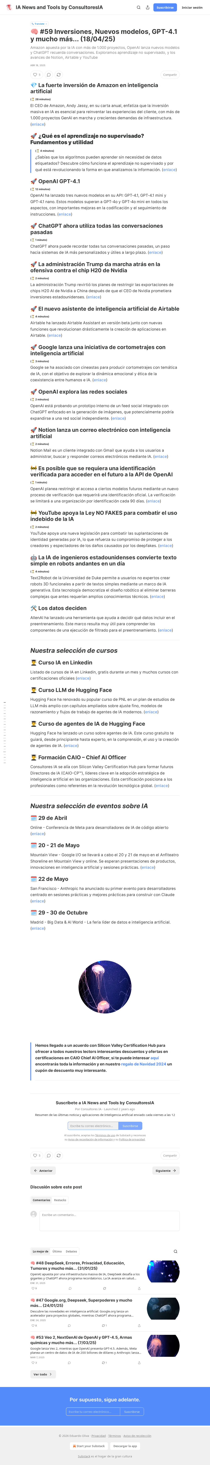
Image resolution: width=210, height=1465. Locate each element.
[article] (105, 1276)
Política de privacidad (132, 1139)
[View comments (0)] (49, 75)
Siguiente (163, 1171)
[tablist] (49, 1200)
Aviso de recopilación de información (90, 1139)
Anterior (45, 1171)
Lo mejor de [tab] (40, 1251)
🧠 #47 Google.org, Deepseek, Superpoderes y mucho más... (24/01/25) (81, 1303)
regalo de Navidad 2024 (143, 1064)
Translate (39, 23)
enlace (38, 124)
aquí (155, 1058)
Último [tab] (57, 1251)
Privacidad (98, 1436)
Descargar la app (125, 1446)
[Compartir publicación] (148, 7)
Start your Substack (91, 1446)
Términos (114, 1436)
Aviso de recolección (137, 1436)
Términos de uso (105, 1135)
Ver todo (40, 1374)
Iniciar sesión (192, 7)
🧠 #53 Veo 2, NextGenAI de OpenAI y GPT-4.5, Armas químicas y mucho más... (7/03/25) (81, 1340)
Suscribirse (165, 7)
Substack (84, 1456)
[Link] (24, 88)
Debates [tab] (71, 1251)
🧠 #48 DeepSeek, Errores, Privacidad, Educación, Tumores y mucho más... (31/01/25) (77, 1266)
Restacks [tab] (60, 1200)
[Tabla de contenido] (4, 732)
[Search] (139, 7)
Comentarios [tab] (41, 1200)
